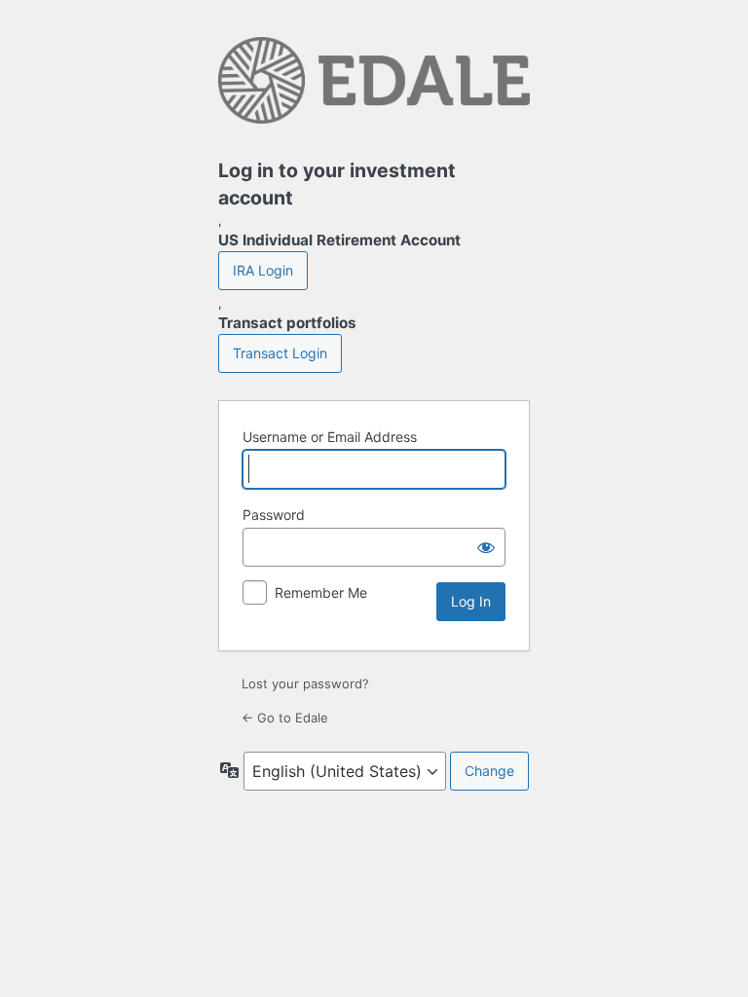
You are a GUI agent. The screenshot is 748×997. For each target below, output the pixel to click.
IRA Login (263, 270)
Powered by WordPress (374, 85)
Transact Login (280, 353)
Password (274, 514)
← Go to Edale (285, 717)
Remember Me (321, 592)
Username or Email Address (330, 436)
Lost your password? (305, 683)
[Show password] (486, 547)
